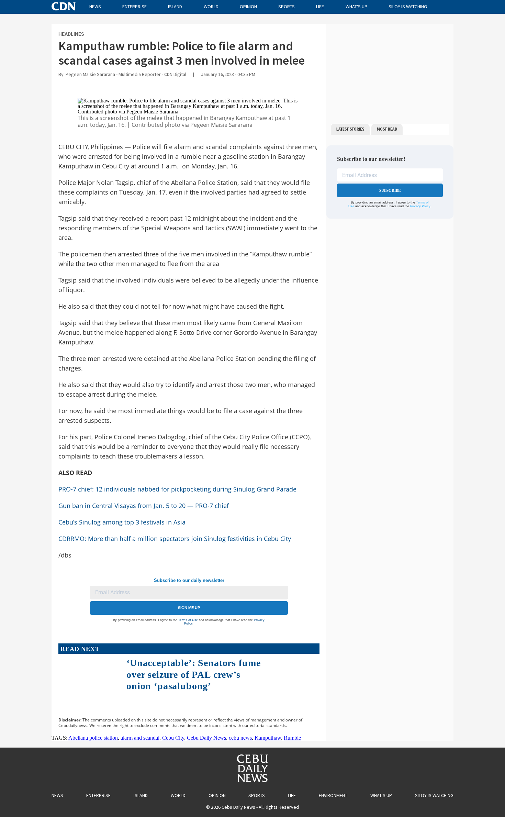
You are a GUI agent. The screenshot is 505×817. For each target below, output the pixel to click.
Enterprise (134, 6)
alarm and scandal (140, 738)
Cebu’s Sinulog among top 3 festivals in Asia (122, 522)
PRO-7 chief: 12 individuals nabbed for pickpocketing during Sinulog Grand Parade (177, 489)
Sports (286, 6)
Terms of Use (188, 620)
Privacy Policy (420, 206)
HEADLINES (71, 34)
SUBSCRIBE (390, 190)
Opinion (248, 6)
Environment (333, 795)
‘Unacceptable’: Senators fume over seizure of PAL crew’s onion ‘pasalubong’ (193, 674)
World (211, 6)
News (95, 6)
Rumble (292, 738)
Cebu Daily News (206, 738)
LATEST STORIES (350, 129)
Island (175, 6)
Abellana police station (93, 738)
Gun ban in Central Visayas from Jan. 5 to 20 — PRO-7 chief (143, 505)
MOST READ (387, 129)
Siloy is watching (408, 6)
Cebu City (173, 738)
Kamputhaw (268, 738)
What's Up (356, 6)
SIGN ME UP (189, 608)
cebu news (240, 738)
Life (320, 6)
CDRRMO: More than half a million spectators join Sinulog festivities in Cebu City (174, 538)
